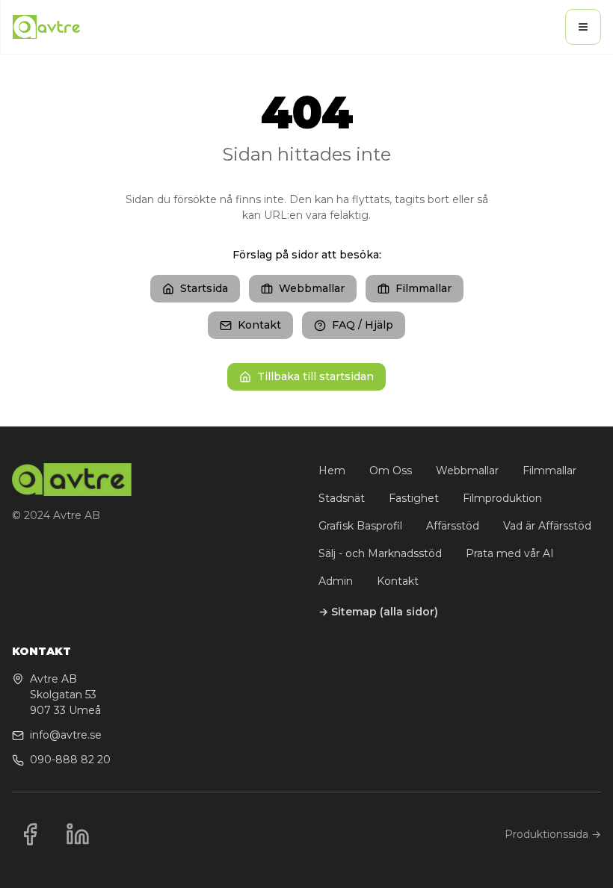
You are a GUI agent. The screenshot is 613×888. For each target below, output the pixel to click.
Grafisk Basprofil (360, 526)
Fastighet (414, 498)
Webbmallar (312, 288)
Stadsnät (341, 498)
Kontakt (259, 325)
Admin (335, 581)
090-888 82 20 (70, 759)
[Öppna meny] (583, 27)
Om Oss (390, 470)
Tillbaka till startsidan (315, 376)
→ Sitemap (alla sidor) (378, 611)
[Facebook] (30, 834)
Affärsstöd (452, 526)
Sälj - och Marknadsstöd (380, 553)
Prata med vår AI (510, 553)
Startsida (204, 288)
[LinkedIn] (78, 834)
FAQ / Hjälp (362, 325)
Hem (331, 470)
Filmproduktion (502, 498)
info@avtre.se (66, 735)
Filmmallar (423, 288)
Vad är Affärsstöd (547, 526)
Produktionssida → (553, 834)
